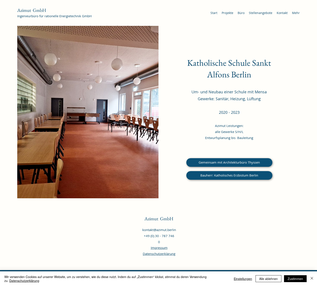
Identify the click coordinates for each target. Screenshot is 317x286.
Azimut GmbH (31, 10)
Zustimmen (295, 279)
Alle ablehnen (268, 279)
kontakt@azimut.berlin (159, 230)
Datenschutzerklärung (159, 254)
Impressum (159, 247)
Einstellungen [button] (243, 279)
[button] (229, 175)
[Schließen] (311, 279)
